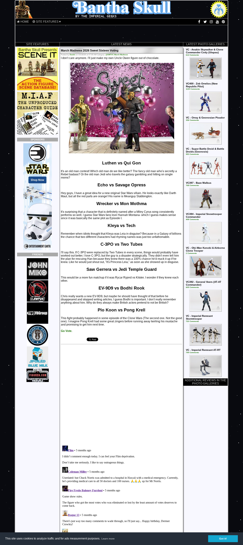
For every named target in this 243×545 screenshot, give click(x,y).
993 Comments (192, 154)
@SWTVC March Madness (116, 55)
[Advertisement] (121, 34)
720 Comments (192, 321)
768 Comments (192, 185)
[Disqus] (109, 393)
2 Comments (191, 253)
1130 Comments (193, 89)
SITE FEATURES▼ (48, 21)
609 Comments (192, 287)
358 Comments (192, 120)
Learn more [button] (108, 538)
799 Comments (192, 352)
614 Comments (192, 55)
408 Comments (192, 219)
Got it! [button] (223, 538)
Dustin (72, 55)
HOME (24, 21)
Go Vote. (66, 330)
